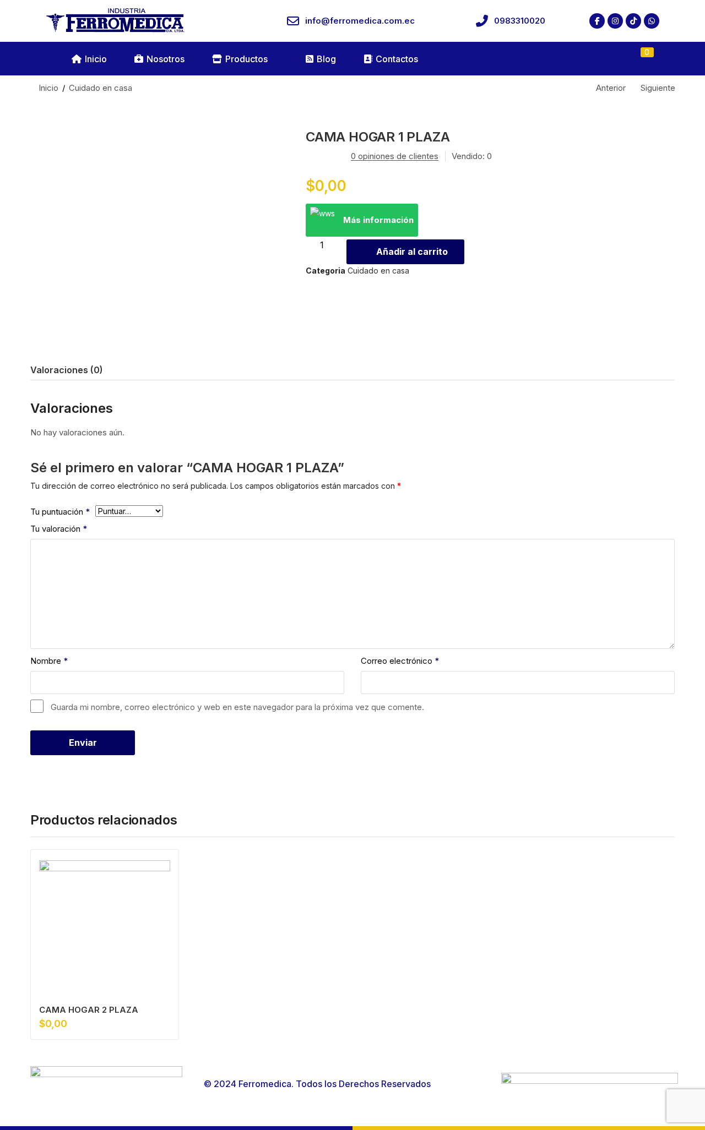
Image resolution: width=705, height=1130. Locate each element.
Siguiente (658, 88)
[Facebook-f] (597, 21)
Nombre (49, 661)
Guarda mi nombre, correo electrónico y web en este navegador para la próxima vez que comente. (237, 707)
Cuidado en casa (100, 88)
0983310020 (519, 20)
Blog (326, 58)
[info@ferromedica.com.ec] (293, 21)
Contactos (397, 58)
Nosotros (166, 58)
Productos (246, 58)
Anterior (611, 88)
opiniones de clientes (394, 156)
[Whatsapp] (651, 21)
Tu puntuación (60, 511)
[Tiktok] (633, 21)
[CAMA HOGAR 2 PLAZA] (104, 925)
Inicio (96, 58)
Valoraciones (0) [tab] (66, 369)
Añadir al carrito (412, 251)
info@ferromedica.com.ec (360, 20)
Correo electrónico (400, 661)
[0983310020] (482, 21)
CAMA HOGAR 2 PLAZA (88, 1010)
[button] (641, 59)
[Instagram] (615, 21)
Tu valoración (58, 528)
